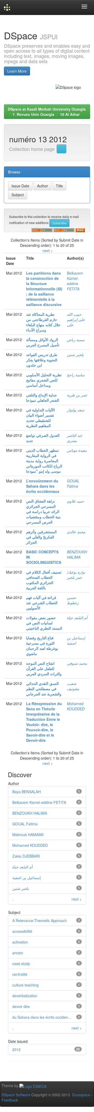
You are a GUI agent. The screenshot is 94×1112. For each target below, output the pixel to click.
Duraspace (81, 1094)
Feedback (10, 1100)
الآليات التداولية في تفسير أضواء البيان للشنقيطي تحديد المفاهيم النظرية (40, 417)
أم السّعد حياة (77, 617)
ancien (17, 952)
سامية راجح (76, 374)
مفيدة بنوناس (77, 450)
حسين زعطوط (73, 600)
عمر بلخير (74, 577)
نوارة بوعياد (76, 572)
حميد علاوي (75, 501)
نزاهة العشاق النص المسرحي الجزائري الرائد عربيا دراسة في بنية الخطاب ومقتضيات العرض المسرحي (43, 511)
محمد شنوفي (77, 663)
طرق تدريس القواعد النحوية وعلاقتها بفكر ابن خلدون (41, 360)
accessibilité (22, 931)
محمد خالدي (76, 531)
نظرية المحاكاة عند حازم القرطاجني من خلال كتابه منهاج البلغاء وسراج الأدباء (43, 322)
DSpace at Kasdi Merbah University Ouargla (47, 109)
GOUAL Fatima (73, 483)
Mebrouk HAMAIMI (28, 834)
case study (21, 963)
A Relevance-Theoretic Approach (39, 920)
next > (48, 250)
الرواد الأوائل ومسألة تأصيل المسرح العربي (42, 342)
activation (20, 942)
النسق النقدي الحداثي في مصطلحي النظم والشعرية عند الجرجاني (43, 688)
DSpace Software (16, 1094)
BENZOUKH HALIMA (77, 554)
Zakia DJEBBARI (26, 856)
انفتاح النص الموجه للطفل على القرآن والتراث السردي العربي (44, 668)
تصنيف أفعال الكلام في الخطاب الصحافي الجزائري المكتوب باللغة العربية (43, 579)
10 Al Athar (70, 114)
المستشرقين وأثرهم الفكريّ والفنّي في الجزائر (41, 537)
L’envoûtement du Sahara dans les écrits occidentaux (42, 486)
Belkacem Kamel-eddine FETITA (75, 280)
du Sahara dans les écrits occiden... (41, 1017)
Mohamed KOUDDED (76, 706)
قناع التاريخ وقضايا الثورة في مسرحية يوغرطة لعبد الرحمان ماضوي (42, 645)
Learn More (17, 71)
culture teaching (25, 985)
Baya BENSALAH (26, 791)
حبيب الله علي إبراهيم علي (76, 319)
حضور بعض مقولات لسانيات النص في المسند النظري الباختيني (44, 623)
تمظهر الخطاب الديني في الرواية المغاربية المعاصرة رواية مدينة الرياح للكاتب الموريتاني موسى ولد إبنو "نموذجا (44, 461)
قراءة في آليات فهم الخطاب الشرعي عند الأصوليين (41, 602)
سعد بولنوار (75, 409)
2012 (16, 1049)
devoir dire (21, 1006)
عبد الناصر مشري (74, 438)
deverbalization (24, 995)
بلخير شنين (75, 354)
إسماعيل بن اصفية (26, 877)
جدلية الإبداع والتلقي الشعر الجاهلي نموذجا (42, 397)
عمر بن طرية (77, 394)
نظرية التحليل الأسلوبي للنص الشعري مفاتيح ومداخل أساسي (44, 380)
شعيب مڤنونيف (73, 686)
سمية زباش (76, 339)
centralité (19, 974)
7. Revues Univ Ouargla (33, 114)
